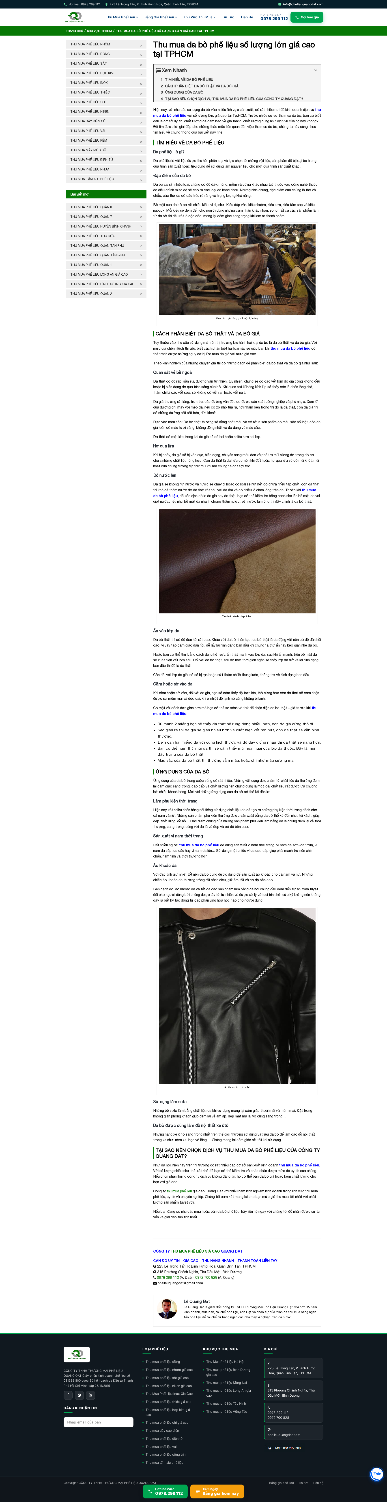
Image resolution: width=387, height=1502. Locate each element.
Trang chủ (74, 31)
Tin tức (303, 1483)
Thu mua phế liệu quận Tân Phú (97, 245)
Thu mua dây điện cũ (87, 121)
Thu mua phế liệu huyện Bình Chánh (100, 226)
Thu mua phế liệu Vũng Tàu (226, 1412)
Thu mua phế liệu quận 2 (91, 294)
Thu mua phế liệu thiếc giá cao (168, 1402)
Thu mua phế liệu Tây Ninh (226, 1404)
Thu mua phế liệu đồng (90, 54)
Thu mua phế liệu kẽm (88, 140)
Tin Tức (228, 17)
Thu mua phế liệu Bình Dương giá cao (102, 284)
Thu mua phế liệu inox (89, 83)
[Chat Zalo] (376, 1474)
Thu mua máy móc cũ (88, 150)
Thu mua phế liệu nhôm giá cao (169, 1370)
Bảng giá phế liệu (281, 1483)
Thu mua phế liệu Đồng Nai (226, 1383)
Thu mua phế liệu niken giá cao (169, 1386)
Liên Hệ (247, 17)
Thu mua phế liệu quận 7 (91, 217)
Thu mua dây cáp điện (162, 1431)
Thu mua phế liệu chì (87, 102)
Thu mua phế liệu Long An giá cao (99, 274)
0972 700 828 (206, 1277)
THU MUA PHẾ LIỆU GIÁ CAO (195, 1251)
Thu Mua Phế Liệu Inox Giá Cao (169, 1394)
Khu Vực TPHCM (99, 31)
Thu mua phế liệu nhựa (89, 169)
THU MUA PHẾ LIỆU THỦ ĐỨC (93, 236)
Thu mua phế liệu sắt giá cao (167, 1378)
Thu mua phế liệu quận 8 (91, 207)
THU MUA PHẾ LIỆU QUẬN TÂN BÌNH (98, 255)
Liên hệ (318, 1483)
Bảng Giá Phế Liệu (159, 17)
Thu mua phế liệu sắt (88, 63)
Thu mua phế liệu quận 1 (91, 265)
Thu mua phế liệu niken (89, 111)
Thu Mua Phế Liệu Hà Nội (225, 1362)
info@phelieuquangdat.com (303, 4)
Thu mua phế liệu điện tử (91, 160)
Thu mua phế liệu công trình (166, 1455)
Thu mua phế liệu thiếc (90, 92)
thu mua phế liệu (179, 1191)
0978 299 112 (168, 1277)
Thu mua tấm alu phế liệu (92, 179)
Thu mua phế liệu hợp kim (92, 73)
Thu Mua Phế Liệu (120, 17)
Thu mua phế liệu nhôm (90, 44)
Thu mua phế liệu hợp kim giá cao (168, 1412)
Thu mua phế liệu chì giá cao (167, 1423)
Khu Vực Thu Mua (198, 17)
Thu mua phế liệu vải (87, 131)
